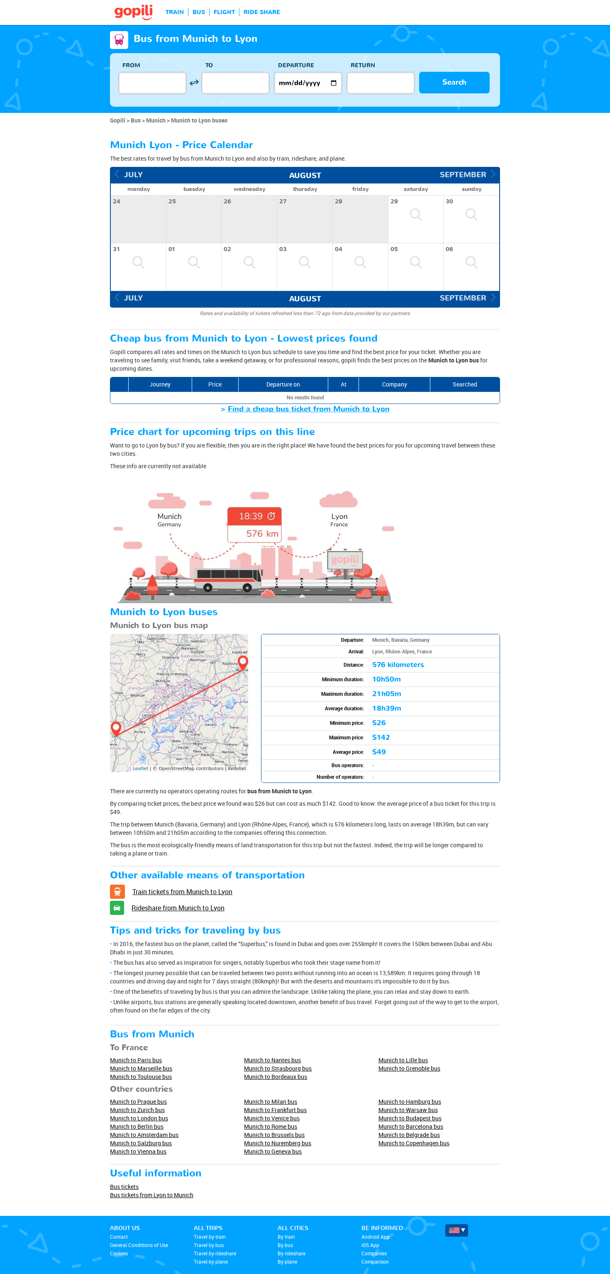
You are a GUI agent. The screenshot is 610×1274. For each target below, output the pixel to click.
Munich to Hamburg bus (409, 1101)
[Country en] (456, 1230)
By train (286, 1236)
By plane (287, 1261)
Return (363, 65)
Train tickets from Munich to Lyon (182, 891)
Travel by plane (211, 1261)
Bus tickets (124, 1187)
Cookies (119, 1253)
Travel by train (210, 1236)
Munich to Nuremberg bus (277, 1143)
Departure (296, 65)
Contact (119, 1236)
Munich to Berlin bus (136, 1126)
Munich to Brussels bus (274, 1135)
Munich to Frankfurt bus (275, 1110)
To (209, 65)
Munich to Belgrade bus (409, 1135)
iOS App (370, 1245)
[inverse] (194, 83)
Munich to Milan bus (270, 1101)
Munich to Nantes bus (272, 1060)
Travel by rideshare (215, 1253)
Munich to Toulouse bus (141, 1077)
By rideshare (291, 1253)
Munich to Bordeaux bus (275, 1077)
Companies (374, 1253)
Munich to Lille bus (403, 1060)
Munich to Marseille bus (141, 1068)
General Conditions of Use (139, 1245)
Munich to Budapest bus (410, 1118)
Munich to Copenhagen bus (413, 1143)
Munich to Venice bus (272, 1118)
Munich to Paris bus (136, 1060)
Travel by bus (209, 1245)
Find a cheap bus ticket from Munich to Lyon (309, 409)
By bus (285, 1245)
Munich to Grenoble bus (409, 1068)
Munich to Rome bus (270, 1126)
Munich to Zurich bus (137, 1110)
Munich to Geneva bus (273, 1151)
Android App (375, 1236)
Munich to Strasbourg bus (278, 1068)
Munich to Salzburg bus (141, 1143)
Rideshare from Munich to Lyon (178, 907)
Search (454, 82)
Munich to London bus (139, 1118)
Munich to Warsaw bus (408, 1110)
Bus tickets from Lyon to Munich (151, 1195)
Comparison (375, 1261)
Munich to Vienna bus (138, 1151)
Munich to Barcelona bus (410, 1126)
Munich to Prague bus (138, 1101)
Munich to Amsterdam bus (144, 1135)
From (131, 65)
